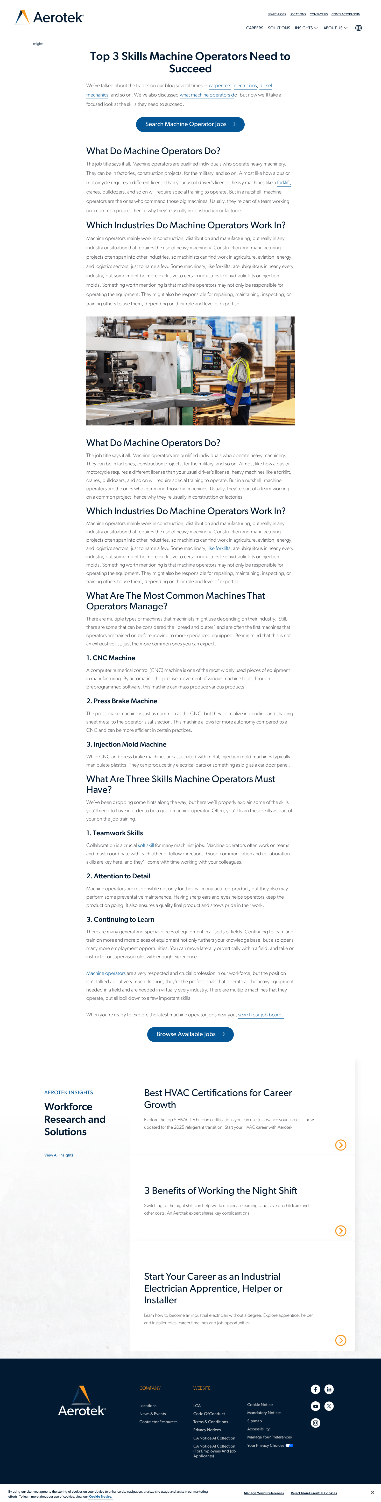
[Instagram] (315, 1423)
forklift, (284, 182)
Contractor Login (345, 14)
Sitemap (254, 1421)
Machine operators (106, 973)
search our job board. (261, 1015)
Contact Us (319, 14)
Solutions (279, 28)
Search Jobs (277, 14)
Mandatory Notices (264, 1413)
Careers (254, 28)
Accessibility (258, 1429)
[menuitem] (279, 14)
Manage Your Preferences (269, 1437)
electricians (245, 85)
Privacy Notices (207, 1430)
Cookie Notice (260, 1405)
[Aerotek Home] (82, 1400)
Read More (323, 1145)
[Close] (372, 1492)
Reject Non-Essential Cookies (314, 1493)
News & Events (152, 1414)
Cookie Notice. (100, 1496)
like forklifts (218, 548)
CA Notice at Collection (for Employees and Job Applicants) (214, 1451)
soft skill (146, 845)
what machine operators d (207, 95)
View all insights (58, 1155)
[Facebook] (315, 1389)
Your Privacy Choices (265, 1446)
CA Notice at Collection (214, 1438)
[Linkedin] (329, 1389)
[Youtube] (315, 1406)
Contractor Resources (158, 1422)
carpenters (220, 85)
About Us (333, 28)
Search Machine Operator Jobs (186, 124)
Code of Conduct (209, 1414)
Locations (298, 14)
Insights (304, 28)
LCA (197, 1406)
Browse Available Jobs (186, 1034)
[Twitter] (329, 1406)
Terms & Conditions (210, 1422)
